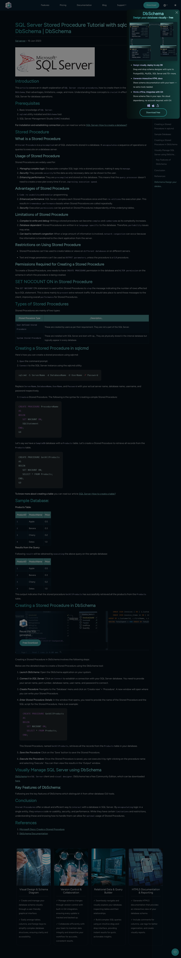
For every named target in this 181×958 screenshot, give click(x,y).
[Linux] (157, 105)
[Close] (177, 12)
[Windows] (148, 105)
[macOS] (153, 105)
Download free (153, 112)
